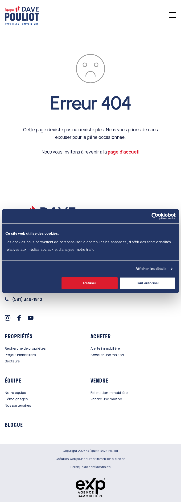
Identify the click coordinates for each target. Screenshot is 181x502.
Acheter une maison (107, 354)
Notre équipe (15, 392)
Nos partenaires (18, 405)
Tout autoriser (147, 283)
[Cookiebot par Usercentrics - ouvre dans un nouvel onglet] (155, 216)
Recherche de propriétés (25, 348)
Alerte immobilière (105, 348)
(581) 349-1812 (27, 299)
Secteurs (12, 361)
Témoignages (16, 398)
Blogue (14, 425)
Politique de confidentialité (90, 467)
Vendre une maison (106, 398)
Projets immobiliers (20, 354)
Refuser (89, 283)
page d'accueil (124, 152)
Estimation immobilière (109, 392)
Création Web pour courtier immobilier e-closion (90, 459)
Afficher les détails (151, 269)
